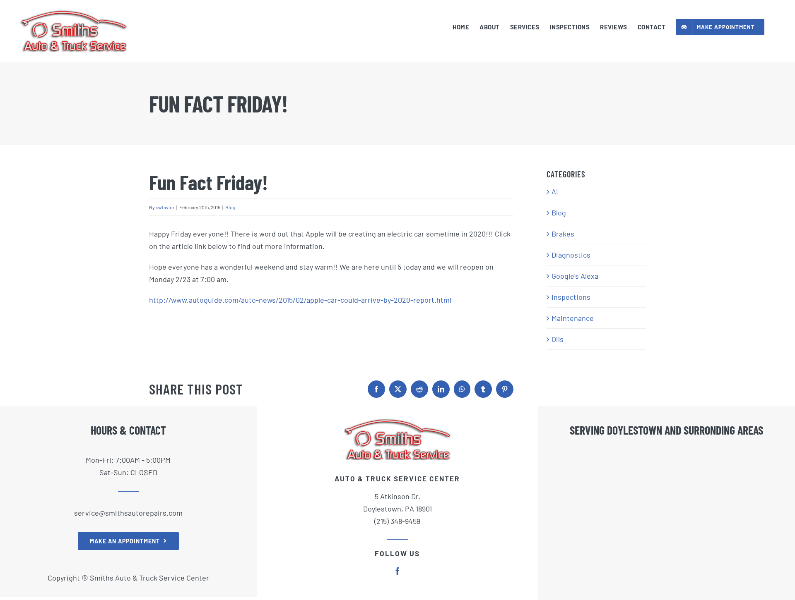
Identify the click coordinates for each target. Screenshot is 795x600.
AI (555, 191)
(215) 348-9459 (397, 521)
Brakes (563, 233)
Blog (230, 207)
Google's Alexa (575, 275)
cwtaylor (165, 207)
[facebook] (397, 571)
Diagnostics (571, 254)
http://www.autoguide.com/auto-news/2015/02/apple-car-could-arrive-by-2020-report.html (300, 299)
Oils (558, 339)
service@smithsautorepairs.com (128, 512)
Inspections (571, 296)
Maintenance (573, 318)
